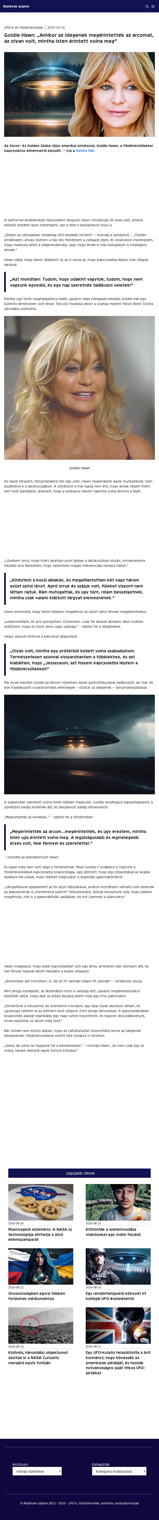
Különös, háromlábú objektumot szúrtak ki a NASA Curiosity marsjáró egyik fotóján (38, 1357)
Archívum (20, 1464)
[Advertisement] (79, 187)
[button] (147, 6)
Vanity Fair (85, 150)
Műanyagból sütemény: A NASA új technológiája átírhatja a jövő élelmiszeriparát (40, 1234)
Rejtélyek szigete (16, 6)
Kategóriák (101, 1464)
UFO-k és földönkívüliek (23, 27)
